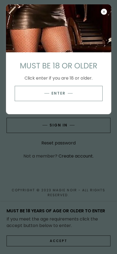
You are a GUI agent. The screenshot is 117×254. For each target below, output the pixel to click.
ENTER (58, 93)
